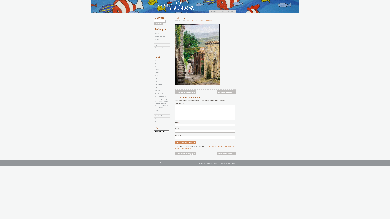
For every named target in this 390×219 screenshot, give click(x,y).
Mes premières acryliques (185, 92)
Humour (157, 75)
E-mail (177, 129)
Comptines (158, 67)
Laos (156, 81)
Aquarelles (158, 33)
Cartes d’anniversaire (226, 92)
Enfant (156, 69)
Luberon (157, 87)
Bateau (157, 61)
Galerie (213, 11)
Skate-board (158, 116)
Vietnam (157, 119)
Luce (222, 11)
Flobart (157, 72)
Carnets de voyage (160, 36)
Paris (156, 110)
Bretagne (157, 64)
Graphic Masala (212, 163)
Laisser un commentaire (205, 20)
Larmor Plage (158, 84)
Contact (231, 11)
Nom (177, 122)
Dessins (157, 39)
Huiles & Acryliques (192, 20)
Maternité (157, 90)
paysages (157, 113)
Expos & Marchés (160, 45)
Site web (178, 135)
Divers (156, 42)
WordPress (231, 163)
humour (157, 51)
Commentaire (180, 103)
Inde (156, 78)
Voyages (157, 122)
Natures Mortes (159, 93)
